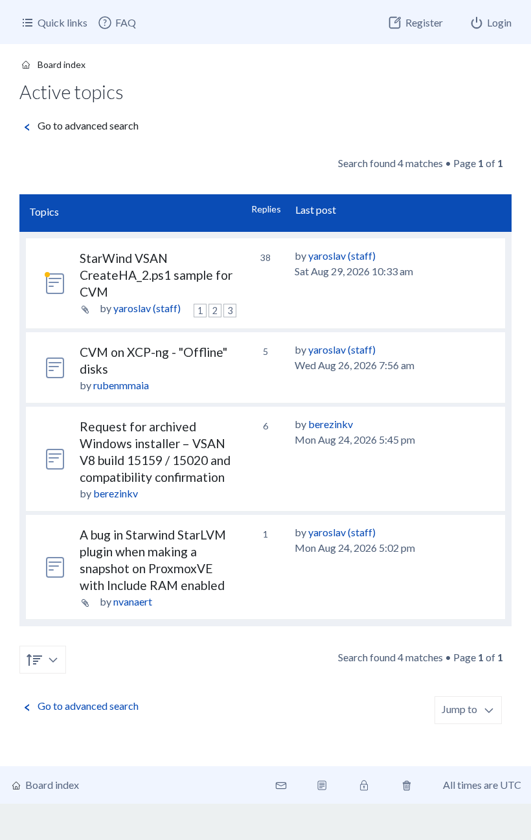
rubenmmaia (121, 385)
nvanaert (132, 601)
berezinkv (115, 493)
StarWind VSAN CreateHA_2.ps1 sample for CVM (156, 275)
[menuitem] (116, 22)
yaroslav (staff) (147, 308)
